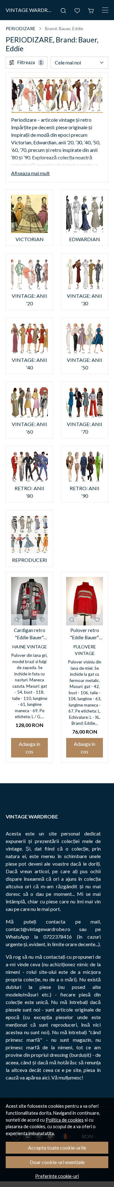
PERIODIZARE (20, 28)
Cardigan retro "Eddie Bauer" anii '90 (29, 634)
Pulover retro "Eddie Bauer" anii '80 (84, 634)
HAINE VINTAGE (29, 646)
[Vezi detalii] (17, 620)
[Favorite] (77, 10)
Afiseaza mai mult (30, 173)
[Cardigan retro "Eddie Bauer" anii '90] (29, 601)
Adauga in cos (29, 747)
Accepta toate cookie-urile (57, 1148)
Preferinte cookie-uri (57, 1176)
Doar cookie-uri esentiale (57, 1162)
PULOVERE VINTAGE (84, 650)
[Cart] (91, 10)
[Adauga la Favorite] (42, 620)
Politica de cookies (65, 1120)
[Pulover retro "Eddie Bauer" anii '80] (84, 601)
